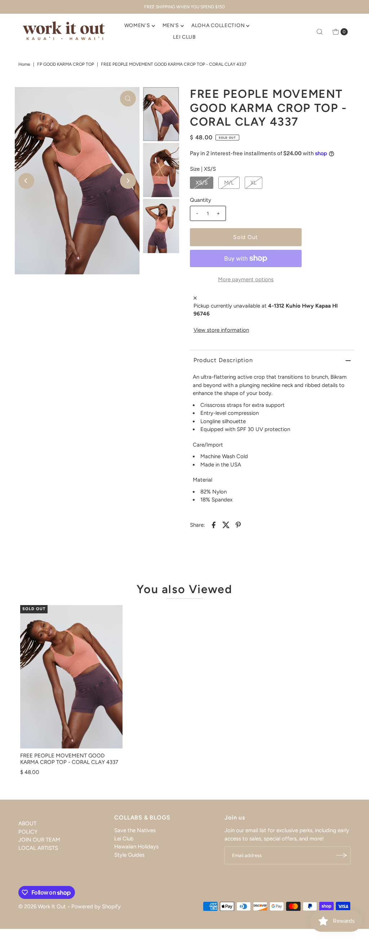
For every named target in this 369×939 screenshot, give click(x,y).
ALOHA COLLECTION (218, 25)
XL (253, 182)
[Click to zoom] (128, 98)
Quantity (200, 200)
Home (24, 64)
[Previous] (26, 181)
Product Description (223, 360)
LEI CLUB (184, 37)
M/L (229, 182)
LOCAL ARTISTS (38, 848)
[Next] (128, 181)
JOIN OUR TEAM (39, 839)
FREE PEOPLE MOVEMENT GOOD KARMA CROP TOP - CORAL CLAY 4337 (69, 758)
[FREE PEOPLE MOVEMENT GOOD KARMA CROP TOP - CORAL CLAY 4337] (71, 677)
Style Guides (129, 855)
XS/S (202, 182)
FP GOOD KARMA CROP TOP (65, 64)
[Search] (319, 32)
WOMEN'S (137, 25)
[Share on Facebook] (213, 524)
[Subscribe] (342, 855)
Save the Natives (135, 830)
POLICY (27, 832)
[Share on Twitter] (226, 524)
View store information (221, 330)
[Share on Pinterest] (238, 524)
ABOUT (27, 823)
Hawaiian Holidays (136, 846)
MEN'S (171, 25)
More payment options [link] (246, 279)
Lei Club (124, 838)
